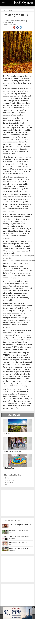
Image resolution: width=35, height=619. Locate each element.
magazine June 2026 (19, 548)
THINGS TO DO (11, 10)
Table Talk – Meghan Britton (18, 542)
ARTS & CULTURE (11, 480)
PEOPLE (8, 485)
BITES (7, 478)
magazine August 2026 (20, 525)
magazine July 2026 (19, 537)
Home (4, 10)
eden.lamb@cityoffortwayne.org (15, 386)
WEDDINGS (9, 482)
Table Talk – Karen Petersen (18, 531)
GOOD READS (12, 527)
